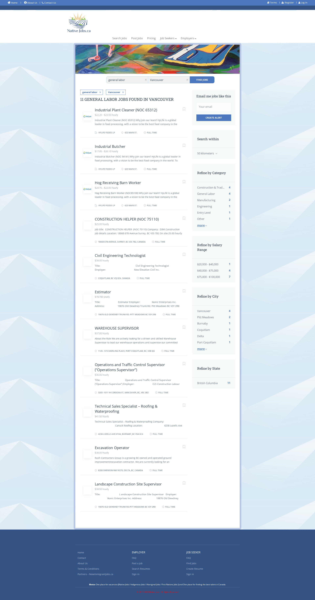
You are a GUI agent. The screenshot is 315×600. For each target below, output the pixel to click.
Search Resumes (141, 568)
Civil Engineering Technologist (120, 255)
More (201, 225)
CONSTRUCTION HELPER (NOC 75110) (127, 219)
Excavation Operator (112, 447)
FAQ (134, 557)
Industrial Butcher (110, 146)
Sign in (135, 574)
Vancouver (114, 92)
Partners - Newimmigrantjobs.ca (95, 574)
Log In (303, 2)
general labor (89, 92)
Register (289, 2)
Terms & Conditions (88, 568)
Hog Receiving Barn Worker (118, 182)
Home (14, 2)
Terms (273, 2)
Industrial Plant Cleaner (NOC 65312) (126, 109)
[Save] (180, 109)
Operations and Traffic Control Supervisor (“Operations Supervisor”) (130, 367)
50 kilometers (206, 153)
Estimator (103, 291)
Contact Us (50, 2)
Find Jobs (202, 79)
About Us (32, 2)
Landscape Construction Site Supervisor (128, 483)
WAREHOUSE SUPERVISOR (117, 328)
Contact (82, 557)
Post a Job (137, 563)
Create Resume (194, 568)
